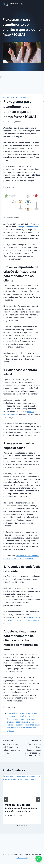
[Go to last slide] (6, 799)
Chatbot (6, 97)
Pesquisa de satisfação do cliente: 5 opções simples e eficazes (21, 620)
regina (8, 122)
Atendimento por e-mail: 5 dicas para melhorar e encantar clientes (11, 747)
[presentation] (22, 788)
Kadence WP (22, 857)
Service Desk (21, 97)
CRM (13, 97)
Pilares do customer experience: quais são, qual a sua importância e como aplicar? (23, 728)
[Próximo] (38, 799)
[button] (38, 859)
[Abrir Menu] (39, 4)
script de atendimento (28, 227)
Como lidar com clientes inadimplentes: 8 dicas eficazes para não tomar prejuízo (33, 748)
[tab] (17, 825)
